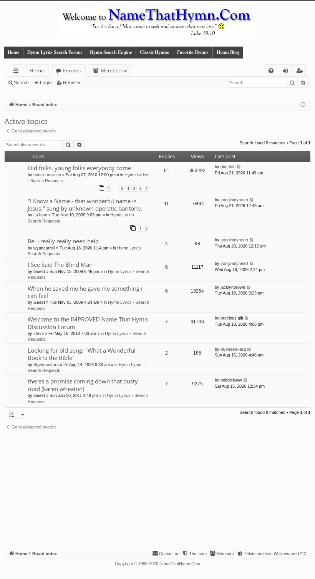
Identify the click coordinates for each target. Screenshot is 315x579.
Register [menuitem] (301, 72)
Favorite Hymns (193, 52)
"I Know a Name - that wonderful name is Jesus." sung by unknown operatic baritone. (85, 204)
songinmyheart (234, 199)
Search (21, 82)
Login (46, 82)
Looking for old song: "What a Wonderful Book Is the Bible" (82, 353)
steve (38, 333)
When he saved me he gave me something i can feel (85, 292)
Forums (72, 70)
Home (13, 52)
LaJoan (40, 215)
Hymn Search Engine (111, 52)
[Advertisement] (157, 490)
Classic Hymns (154, 52)
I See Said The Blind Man (60, 264)
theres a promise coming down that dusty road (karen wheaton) (83, 384)
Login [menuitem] (286, 72)
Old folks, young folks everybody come (79, 168)
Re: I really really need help (63, 241)
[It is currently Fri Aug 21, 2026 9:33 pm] (302, 104)
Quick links (17, 72)
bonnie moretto (47, 174)
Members (112, 70)
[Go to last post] (239, 167)
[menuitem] (271, 71)
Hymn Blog (228, 52)
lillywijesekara (46, 364)
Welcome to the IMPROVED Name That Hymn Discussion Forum (88, 322)
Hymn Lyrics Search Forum (54, 52)
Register (72, 82)
